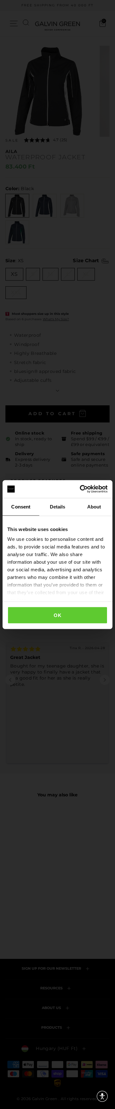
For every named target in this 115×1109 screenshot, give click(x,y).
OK (57, 615)
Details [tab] (57, 506)
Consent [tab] (20, 506)
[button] (102, 1096)
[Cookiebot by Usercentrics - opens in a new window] (81, 489)
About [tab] (94, 506)
